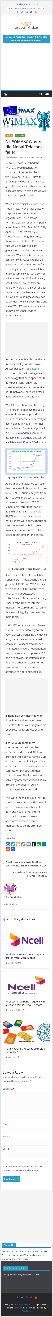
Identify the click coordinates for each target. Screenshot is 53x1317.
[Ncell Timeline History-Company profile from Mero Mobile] (26, 927)
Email (6, 1136)
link (37, 396)
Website (7, 1149)
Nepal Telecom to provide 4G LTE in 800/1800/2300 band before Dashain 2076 (26, 864)
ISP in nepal (37, 241)
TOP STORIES (20, 135)
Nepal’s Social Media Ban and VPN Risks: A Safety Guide (29, 9)
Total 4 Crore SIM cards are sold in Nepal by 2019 (25, 1050)
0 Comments (38, 158)
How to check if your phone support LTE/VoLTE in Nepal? (29, 874)
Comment (8, 1088)
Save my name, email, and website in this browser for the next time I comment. (22, 1168)
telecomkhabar (12, 158)
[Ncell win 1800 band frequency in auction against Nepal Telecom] (26, 974)
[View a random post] (47, 94)
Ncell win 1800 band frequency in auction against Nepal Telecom (25, 1003)
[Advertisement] (26, 69)
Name (6, 1124)
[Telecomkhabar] (6, 94)
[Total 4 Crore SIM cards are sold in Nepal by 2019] (26, 1021)
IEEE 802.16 (32, 368)
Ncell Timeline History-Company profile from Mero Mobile (24, 956)
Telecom (9, 135)
